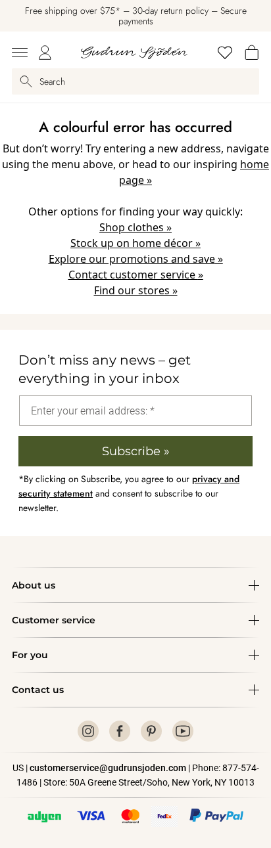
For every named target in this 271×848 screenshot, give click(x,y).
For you (30, 655)
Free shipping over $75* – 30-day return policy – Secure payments (136, 16)
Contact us (38, 690)
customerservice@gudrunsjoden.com (108, 768)
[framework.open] (20, 52)
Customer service (53, 620)
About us (33, 585)
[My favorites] (225, 52)
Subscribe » (136, 451)
